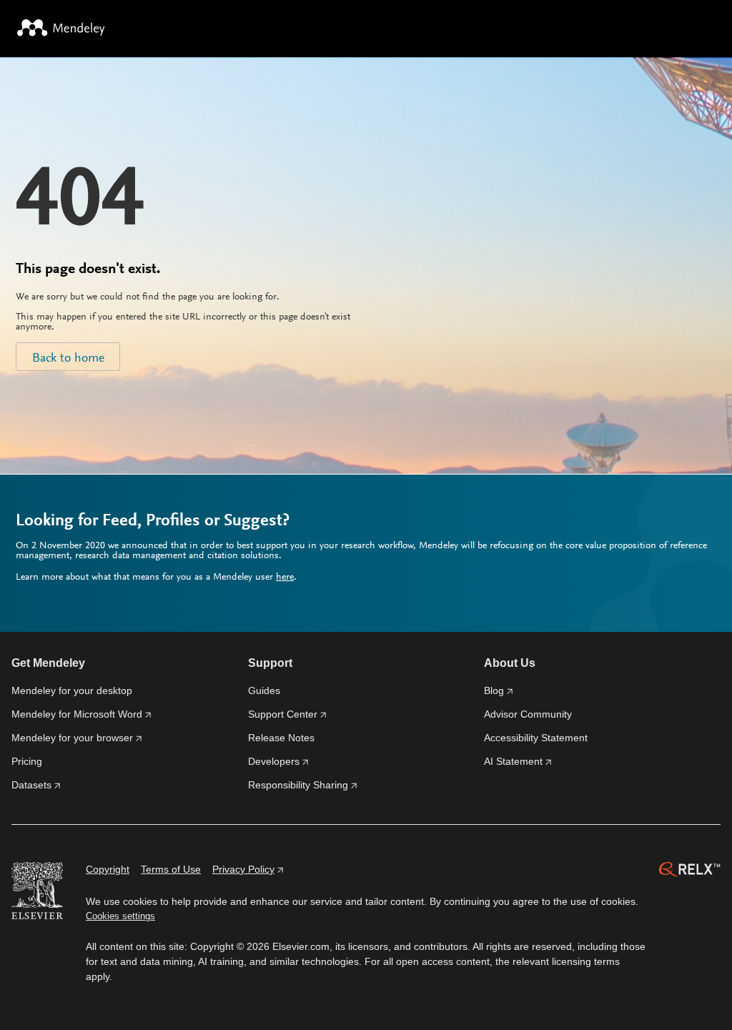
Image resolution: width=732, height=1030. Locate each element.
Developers (274, 761)
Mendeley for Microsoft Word (76, 714)
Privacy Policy (243, 869)
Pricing (26, 761)
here (285, 578)
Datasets (31, 785)
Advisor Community (528, 714)
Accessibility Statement (536, 737)
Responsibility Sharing (298, 785)
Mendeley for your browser (72, 737)
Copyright (107, 869)
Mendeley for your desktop (71, 690)
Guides (264, 690)
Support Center (282, 714)
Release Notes (281, 737)
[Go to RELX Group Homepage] (690, 871)
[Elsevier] (37, 892)
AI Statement (513, 761)
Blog (494, 690)
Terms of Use (171, 869)
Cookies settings (120, 916)
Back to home (68, 358)
